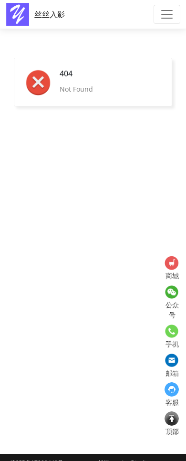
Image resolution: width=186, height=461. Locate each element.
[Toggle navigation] (167, 14)
